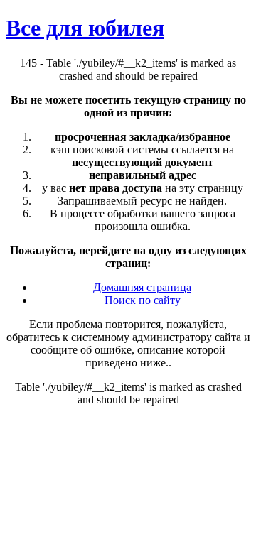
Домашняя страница (142, 287)
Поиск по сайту (143, 300)
